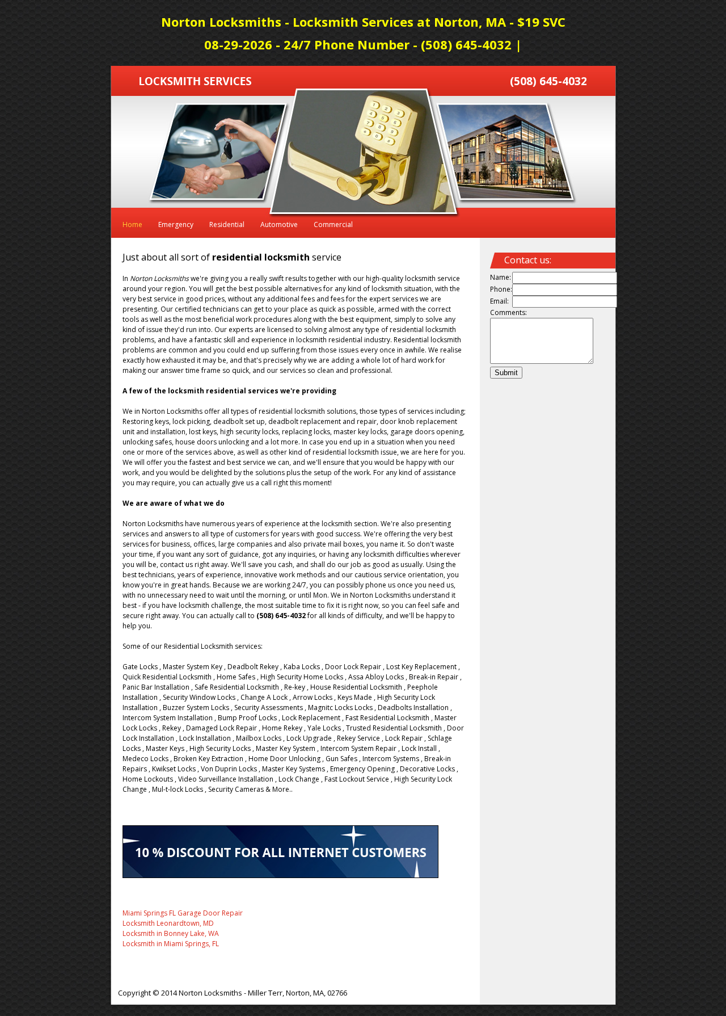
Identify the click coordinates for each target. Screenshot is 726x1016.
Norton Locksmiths (210, 993)
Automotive (279, 224)
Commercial (333, 224)
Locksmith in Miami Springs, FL (171, 943)
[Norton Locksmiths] (195, 82)
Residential (226, 224)
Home (132, 224)
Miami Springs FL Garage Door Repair (183, 913)
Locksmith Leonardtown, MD (168, 923)
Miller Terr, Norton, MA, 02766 (297, 993)
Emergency (175, 224)
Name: (500, 277)
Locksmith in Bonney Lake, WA (171, 933)
